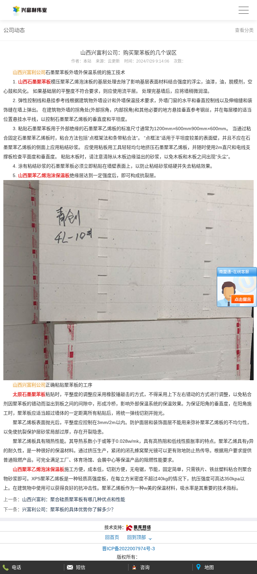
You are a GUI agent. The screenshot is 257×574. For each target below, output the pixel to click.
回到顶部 (136, 537)
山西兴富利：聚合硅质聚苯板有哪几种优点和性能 (73, 499)
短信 (80, 567)
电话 (16, 567)
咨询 (145, 567)
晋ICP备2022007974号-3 (128, 548)
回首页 (112, 537)
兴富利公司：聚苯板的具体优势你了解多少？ (69, 509)
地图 (209, 567)
